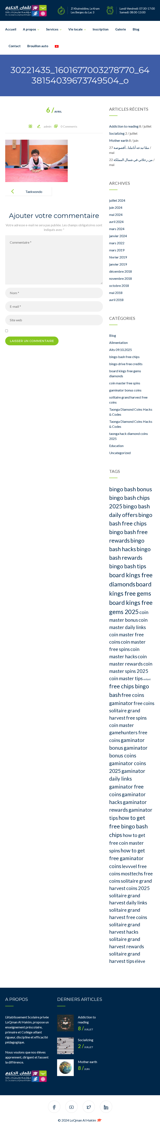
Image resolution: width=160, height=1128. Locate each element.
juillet (85, 1029)
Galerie (120, 29)
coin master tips (126, 678)
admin (47, 126)
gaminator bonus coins (125, 390)
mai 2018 (115, 293)
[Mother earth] (65, 1067)
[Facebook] (54, 1107)
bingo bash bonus (130, 489)
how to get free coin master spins (127, 842)
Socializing (117, 133)
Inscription (101, 29)
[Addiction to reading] (65, 1023)
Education (116, 446)
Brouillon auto (37, 46)
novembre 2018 (120, 278)
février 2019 (118, 257)
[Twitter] (89, 1107)
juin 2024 (115, 207)
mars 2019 (116, 250)
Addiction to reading (124, 126)
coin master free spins (124, 383)
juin (84, 1069)
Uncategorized (120, 453)
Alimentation (118, 342)
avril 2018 (116, 300)
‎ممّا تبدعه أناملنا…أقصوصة (131, 147)
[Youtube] (71, 1107)
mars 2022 (116, 243)
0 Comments (69, 126)
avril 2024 (116, 222)
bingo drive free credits (125, 364)
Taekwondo (33, 192)
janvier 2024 (118, 236)
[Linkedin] (106, 1107)
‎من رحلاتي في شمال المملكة (133, 160)
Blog (136, 29)
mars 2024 (116, 229)
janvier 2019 (118, 264)
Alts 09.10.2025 (120, 350)
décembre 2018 (120, 271)
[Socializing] (65, 1045)
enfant (147, 679)
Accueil (10, 29)
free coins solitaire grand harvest (131, 710)
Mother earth (118, 140)
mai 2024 (115, 214)
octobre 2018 (119, 285)
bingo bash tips (127, 566)
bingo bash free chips (124, 357)
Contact (15, 46)
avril (54, 111)
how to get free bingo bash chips (128, 826)
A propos (29, 29)
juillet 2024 (117, 200)
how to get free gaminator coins (127, 858)
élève (140, 961)
